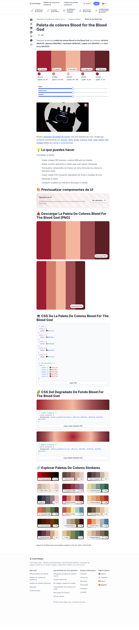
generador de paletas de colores (56, 137)
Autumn (64, 140)
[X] (31, 24)
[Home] (35, 3)
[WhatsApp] (31, 36)
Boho (71, 140)
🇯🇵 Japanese (103, 577)
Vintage (39, 143)
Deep (95, 140)
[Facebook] (31, 20)
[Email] (31, 44)
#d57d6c (55, 77)
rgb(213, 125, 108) (57, 79)
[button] (105, 3)
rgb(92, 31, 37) (100, 79)
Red (106, 140)
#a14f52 (83, 77)
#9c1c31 (40, 77)
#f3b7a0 (69, 77)
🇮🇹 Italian (101, 581)
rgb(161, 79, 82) (86, 79)
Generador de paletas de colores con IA (50, 19)
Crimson (83, 140)
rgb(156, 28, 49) (43, 79)
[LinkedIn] (31, 28)
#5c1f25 (98, 77)
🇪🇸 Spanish (102, 585)
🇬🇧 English (102, 574)
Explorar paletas (75, 19)
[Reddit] (31, 32)
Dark (90, 140)
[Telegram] (31, 40)
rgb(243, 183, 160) (72, 79)
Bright (76, 140)
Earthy (101, 140)
